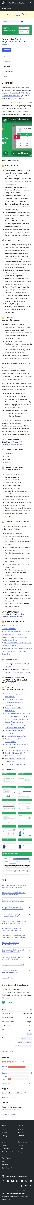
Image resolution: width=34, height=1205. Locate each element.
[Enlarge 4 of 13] (30, 788)
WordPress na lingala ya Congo (17, 1176)
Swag (21, 1152)
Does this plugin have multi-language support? (10, 971)
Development (8, 71)
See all (30, 1083)
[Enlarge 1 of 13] (14, 775)
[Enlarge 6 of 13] (30, 802)
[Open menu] (31, 3)
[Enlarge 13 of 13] (30, 854)
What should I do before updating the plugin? (10, 944)
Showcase (21, 1126)
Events (20, 1145)
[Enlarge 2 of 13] (30, 775)
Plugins (20, 1132)
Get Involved (22, 1142)
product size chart (26, 1038)
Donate (21, 1148)
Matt (4, 1161)
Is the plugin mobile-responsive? (13, 965)
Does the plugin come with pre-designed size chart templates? (13, 901)
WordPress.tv (7, 1152)
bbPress (6, 1165)
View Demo (16, 160)
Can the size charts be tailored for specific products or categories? (14, 922)
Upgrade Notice (7, 978)
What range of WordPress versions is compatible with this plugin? (14, 886)
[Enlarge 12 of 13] (30, 841)
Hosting (4, 1132)
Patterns (21, 1136)
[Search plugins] (22, 21)
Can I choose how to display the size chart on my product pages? (13, 936)
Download (6, 49)
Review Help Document (22, 672)
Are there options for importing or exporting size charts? (12, 958)
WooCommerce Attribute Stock (15, 764)
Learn (4, 1142)
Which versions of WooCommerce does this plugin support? (14, 893)
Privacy (4, 1136)
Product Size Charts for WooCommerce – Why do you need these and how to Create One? (17, 651)
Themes (21, 1129)
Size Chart (21, 1042)
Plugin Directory (7, 8)
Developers (6, 1148)
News (4, 1129)
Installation (7, 67)
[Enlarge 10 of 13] (30, 828)
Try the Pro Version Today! (13, 443)
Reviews (7, 62)
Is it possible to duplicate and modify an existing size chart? (12, 908)
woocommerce (27, 1046)
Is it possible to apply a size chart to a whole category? (11, 929)
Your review (6, 1083)
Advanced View (7, 1051)
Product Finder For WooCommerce (17, 750)
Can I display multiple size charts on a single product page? (13, 951)
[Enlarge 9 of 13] (14, 828)
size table (18, 1046)
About (4, 1126)
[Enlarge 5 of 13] (14, 802)
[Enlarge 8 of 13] (30, 815)
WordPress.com (8, 1158)
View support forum (8, 1097)
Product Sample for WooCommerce (17, 716)
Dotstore (7, 44)
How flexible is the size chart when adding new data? (12, 915)
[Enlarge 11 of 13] (14, 841)
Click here (8, 667)
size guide (28, 1042)
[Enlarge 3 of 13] (14, 788)
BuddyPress (7, 1168)
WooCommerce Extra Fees (14, 699)
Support (6, 76)
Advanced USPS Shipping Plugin (16, 736)
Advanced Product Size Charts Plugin (18, 713)
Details (6, 57)
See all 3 (29, 1034)
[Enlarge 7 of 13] (14, 815)
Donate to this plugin (9, 1114)
